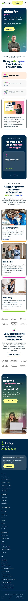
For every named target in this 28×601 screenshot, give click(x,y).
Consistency (4, 563)
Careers (3, 520)
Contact (3, 523)
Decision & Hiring (5, 482)
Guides (3, 544)
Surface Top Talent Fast (7, 576)
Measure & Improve (6, 488)
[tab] (14, 75)
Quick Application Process (7, 587)
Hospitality (3, 500)
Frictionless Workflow (6, 574)
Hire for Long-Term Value (7, 568)
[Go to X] (6, 449)
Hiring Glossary (5, 538)
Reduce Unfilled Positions (7, 585)
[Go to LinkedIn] (9, 449)
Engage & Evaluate (6, 479)
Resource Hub (4, 535)
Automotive (4, 503)
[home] (6, 3)
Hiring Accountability (6, 582)
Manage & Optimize (6, 485)
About (2, 517)
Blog (2, 541)
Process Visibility (5, 571)
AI (2, 556)
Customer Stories (5, 546)
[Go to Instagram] (12, 449)
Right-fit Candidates (6, 565)
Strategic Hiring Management (8, 579)
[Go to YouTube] (15, 449)
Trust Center (4, 528)
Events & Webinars (5, 549)
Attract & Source (5, 477)
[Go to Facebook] (2, 449)
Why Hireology (5, 507)
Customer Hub (4, 526)
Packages (4, 511)
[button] (25, 3)
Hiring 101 (3, 552)
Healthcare (4, 497)
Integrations (4, 490)
